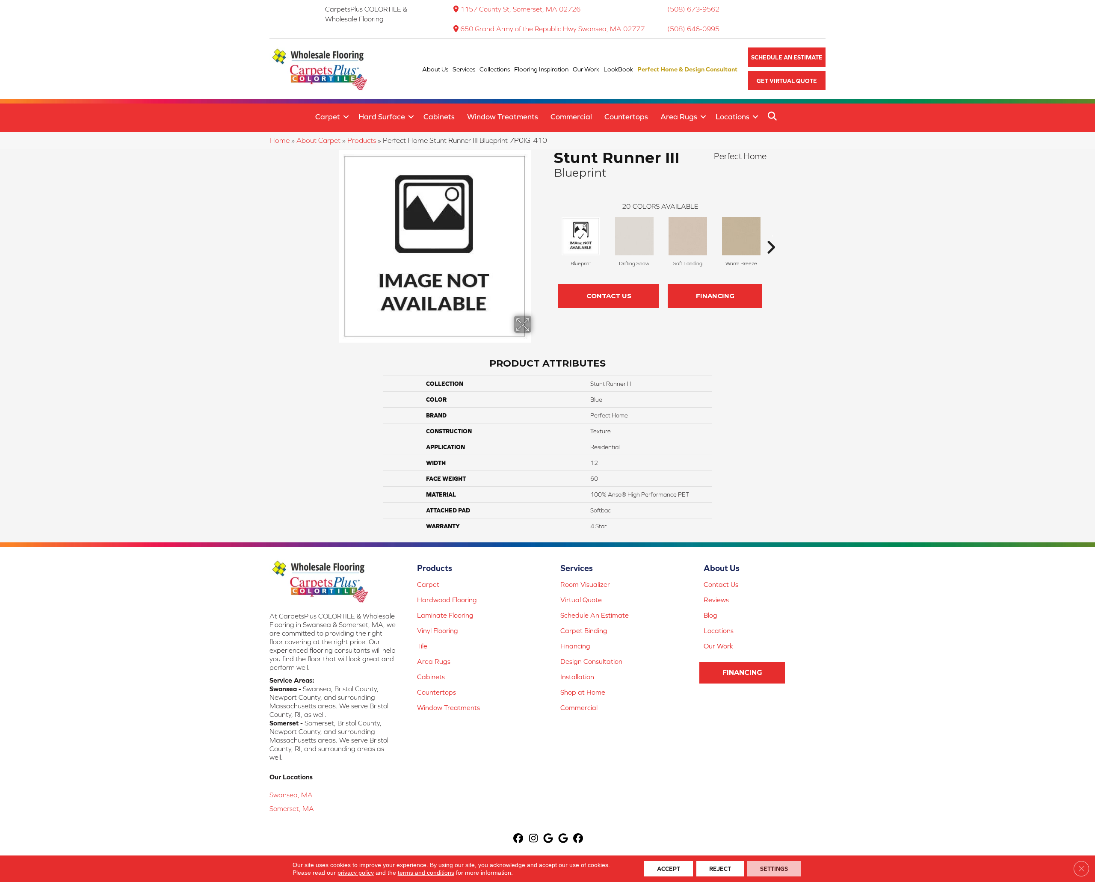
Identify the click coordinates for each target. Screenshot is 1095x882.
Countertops (626, 116)
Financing (715, 296)
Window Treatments (502, 116)
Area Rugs (678, 116)
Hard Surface (381, 116)
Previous (549, 234)
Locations (732, 116)
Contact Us (608, 296)
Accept (668, 868)
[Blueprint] (580, 236)
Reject (720, 868)
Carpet (327, 116)
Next (770, 234)
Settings (774, 868)
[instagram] (533, 839)
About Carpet (318, 140)
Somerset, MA (291, 808)
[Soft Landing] (687, 236)
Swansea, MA (291, 795)
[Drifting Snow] (634, 236)
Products (361, 140)
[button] (787, 57)
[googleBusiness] (548, 839)
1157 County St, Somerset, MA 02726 (520, 9)
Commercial (571, 116)
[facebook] (518, 839)
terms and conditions (426, 872)
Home (279, 140)
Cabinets (439, 116)
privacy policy (355, 872)
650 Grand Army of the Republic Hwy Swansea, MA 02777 (552, 29)
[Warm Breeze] (741, 236)
